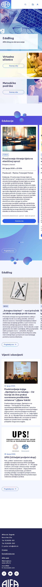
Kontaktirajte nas (8, 554)
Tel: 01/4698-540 (8, 543)
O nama (5, 550)
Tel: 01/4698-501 (8, 540)
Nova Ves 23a (7, 537)
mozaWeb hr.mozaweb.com (8, 567)
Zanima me (19, 221)
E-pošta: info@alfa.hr (10, 546)
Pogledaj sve (9, 251)
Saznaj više (13, 66)
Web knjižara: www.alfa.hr (7, 562)
